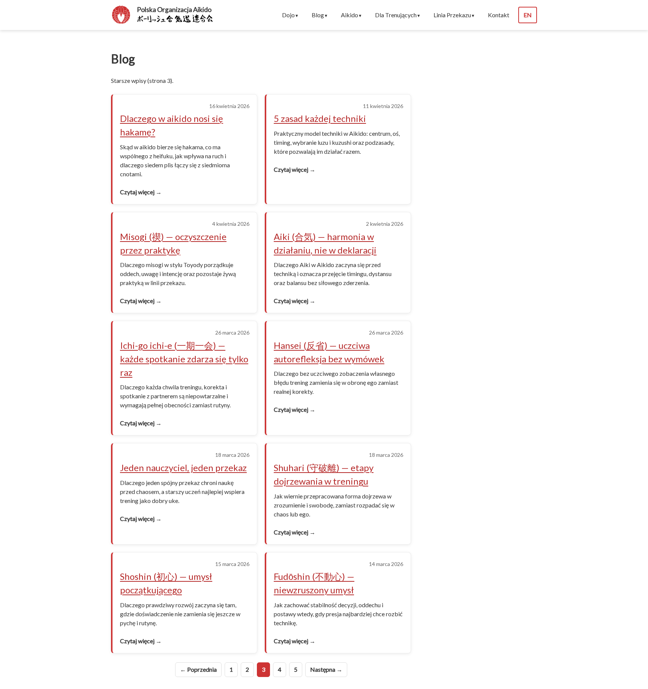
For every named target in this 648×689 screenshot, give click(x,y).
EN (528, 14)
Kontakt (498, 14)
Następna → (326, 669)
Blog (318, 14)
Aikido (349, 14)
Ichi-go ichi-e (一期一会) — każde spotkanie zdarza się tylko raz (184, 359)
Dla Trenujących (396, 14)
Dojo (288, 14)
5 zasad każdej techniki (320, 118)
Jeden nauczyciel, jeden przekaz (183, 467)
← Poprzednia (198, 669)
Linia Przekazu (452, 14)
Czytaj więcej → (141, 191)
